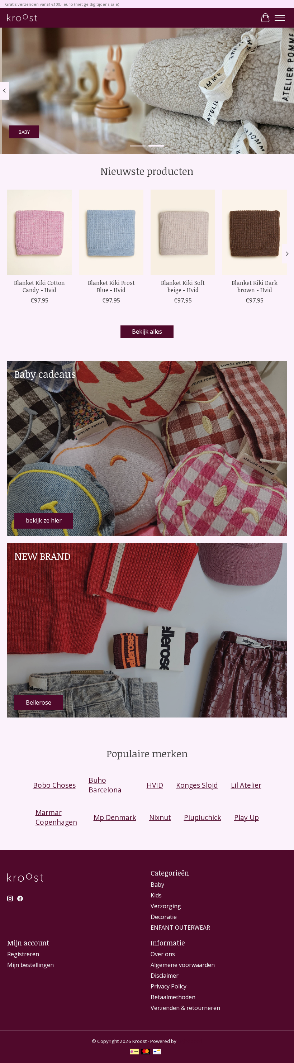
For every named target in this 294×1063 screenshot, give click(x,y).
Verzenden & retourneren (185, 1008)
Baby (157, 884)
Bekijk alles (147, 331)
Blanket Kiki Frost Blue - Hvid (111, 286)
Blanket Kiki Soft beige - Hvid (183, 286)
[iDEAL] (134, 1052)
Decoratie (164, 917)
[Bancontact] (156, 1052)
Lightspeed (189, 1041)
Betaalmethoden (173, 997)
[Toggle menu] (279, 18)
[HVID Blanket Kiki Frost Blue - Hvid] (111, 232)
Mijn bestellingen (30, 965)
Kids (156, 895)
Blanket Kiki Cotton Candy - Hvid (39, 286)
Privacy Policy (168, 986)
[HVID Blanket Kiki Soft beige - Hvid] (183, 232)
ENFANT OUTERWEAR (180, 927)
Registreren (23, 954)
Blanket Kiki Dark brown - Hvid (255, 286)
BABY (22, 132)
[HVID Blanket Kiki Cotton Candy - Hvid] (39, 232)
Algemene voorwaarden (183, 965)
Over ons (163, 954)
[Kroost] (22, 17)
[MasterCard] (145, 1052)
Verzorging (166, 906)
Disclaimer (165, 975)
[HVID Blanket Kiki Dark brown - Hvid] (254, 232)
